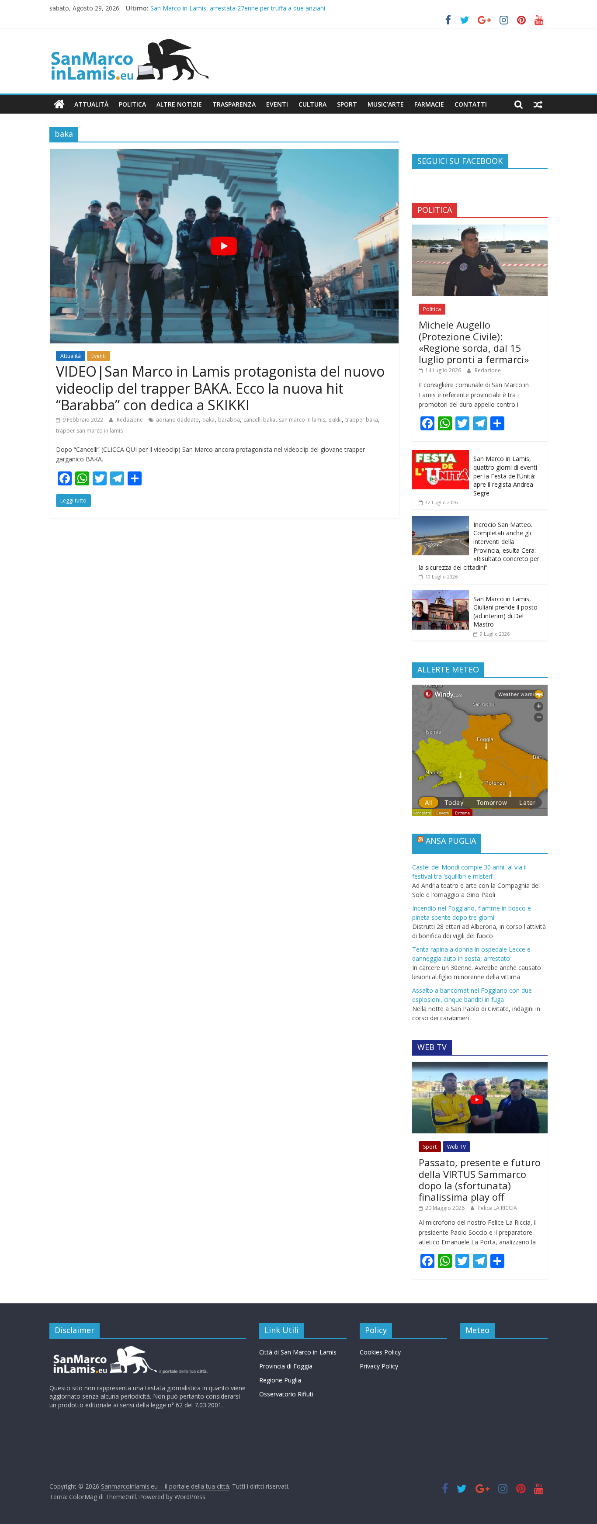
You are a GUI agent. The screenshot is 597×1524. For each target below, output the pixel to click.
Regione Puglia (280, 1380)
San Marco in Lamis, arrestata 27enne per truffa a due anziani (237, 8)
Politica (132, 104)
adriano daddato (177, 419)
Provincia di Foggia (285, 1366)
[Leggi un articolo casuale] (538, 104)
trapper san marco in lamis (89, 430)
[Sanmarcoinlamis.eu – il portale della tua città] (59, 104)
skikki (335, 419)
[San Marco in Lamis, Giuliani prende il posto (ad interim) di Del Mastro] (440, 595)
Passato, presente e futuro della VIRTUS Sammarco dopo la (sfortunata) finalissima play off (480, 1179)
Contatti (471, 104)
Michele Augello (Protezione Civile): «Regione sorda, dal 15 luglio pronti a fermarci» (474, 342)
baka (208, 419)
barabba (229, 419)
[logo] (129, 1349)
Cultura (312, 104)
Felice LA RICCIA (497, 1208)
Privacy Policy (379, 1366)
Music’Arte (386, 104)
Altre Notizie (179, 104)
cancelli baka (259, 419)
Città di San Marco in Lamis (298, 1352)
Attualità (91, 104)
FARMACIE (429, 104)
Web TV (456, 1146)
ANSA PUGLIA (451, 840)
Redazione (130, 419)
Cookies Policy (380, 1352)
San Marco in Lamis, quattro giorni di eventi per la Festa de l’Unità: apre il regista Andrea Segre (505, 475)
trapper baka (361, 419)
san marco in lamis (302, 419)
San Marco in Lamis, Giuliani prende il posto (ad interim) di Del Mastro (505, 612)
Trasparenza (234, 104)
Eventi (277, 104)
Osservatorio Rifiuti (286, 1394)
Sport (347, 104)
